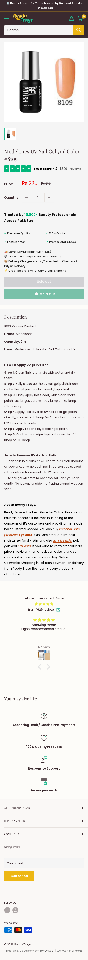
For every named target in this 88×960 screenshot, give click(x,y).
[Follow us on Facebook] (7, 910)
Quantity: (11, 197)
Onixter (49, 951)
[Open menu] (6, 18)
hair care (24, 546)
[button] (41, 667)
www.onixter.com (69, 951)
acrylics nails (62, 540)
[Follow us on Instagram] (15, 910)
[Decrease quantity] (26, 197)
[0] (80, 18)
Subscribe (19, 876)
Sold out (44, 281)
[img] (44, 604)
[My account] (71, 18)
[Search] (78, 30)
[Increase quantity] (49, 197)
